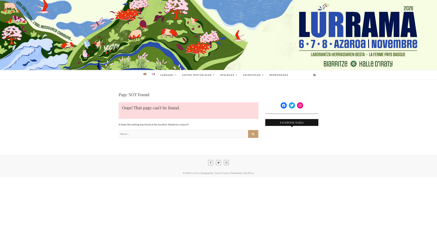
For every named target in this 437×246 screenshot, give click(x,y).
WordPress (248, 173)
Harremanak (278, 75)
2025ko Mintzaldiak (197, 75)
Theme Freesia (221, 173)
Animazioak (252, 75)
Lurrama (127, 73)
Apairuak (227, 75)
